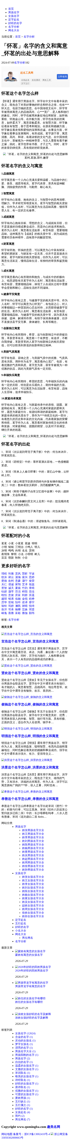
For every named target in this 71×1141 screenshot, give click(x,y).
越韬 (4, 598)
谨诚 (11, 584)
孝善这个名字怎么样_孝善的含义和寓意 (30, 799)
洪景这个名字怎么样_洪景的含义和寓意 (30, 767)
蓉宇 (31, 602)
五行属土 (22, 1105)
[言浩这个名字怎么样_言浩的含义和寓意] (26, 634)
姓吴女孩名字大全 (33, 901)
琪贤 (31, 609)
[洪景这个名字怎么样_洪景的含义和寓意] (26, 760)
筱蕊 (31, 584)
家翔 (18, 584)
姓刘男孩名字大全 (33, 840)
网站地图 (6, 1134)
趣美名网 (53, 1127)
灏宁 (25, 580)
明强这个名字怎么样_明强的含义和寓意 (30, 736)
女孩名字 (13, 16)
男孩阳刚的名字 (26, 1054)
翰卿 (18, 609)
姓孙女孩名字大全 (33, 916)
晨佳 (31, 591)
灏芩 (11, 591)
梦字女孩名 (24, 1044)
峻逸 (4, 613)
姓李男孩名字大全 (33, 837)
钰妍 (4, 591)
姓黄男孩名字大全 (33, 851)
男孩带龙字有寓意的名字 (30, 986)
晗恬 (4, 595)
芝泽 (25, 584)
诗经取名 (22, 1080)
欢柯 (11, 580)
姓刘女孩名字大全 (33, 887)
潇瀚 (18, 577)
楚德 (4, 580)
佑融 (18, 598)
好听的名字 (15, 23)
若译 (25, 602)
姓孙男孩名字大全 (33, 869)
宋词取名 (22, 1072)
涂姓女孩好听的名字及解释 (31, 1017)
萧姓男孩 (22, 1097)
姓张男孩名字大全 (33, 830)
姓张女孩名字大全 (33, 876)
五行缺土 (22, 1101)
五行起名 (20, 923)
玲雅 (11, 573)
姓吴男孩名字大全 (33, 855)
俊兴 (25, 577)
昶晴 (25, 605)
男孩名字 (13, 12)
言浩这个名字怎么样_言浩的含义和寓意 (30, 641)
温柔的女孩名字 (26, 1065)
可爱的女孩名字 (26, 1094)
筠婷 (11, 605)
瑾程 (4, 573)
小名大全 (20, 930)
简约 (19, 1115)
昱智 (4, 587)
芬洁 (18, 591)
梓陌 (25, 591)
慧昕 (25, 573)
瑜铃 (4, 605)
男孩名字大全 (25, 1051)
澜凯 (18, 605)
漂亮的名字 (24, 1047)
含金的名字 (24, 1036)
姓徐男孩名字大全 (33, 866)
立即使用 (62, 76)
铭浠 (11, 598)
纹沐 (4, 577)
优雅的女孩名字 (26, 1090)
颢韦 (31, 613)
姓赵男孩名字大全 (33, 858)
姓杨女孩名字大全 (33, 894)
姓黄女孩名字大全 (33, 898)
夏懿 (18, 587)
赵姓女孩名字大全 (33, 905)
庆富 (18, 595)
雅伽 (25, 613)
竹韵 (25, 587)
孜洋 (4, 609)
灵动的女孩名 (25, 1040)
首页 (11, 8)
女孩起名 (22, 1112)
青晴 (31, 587)
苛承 (11, 609)
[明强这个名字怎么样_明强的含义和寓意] (26, 728)
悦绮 (31, 605)
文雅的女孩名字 (26, 1069)
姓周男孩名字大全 (33, 862)
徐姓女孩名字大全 (33, 912)
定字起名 (13, 19)
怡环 (18, 602)
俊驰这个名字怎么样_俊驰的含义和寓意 (30, 704)
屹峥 (31, 598)
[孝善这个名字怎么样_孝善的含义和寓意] (26, 791)
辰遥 (31, 595)
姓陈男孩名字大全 (33, 844)
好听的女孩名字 (26, 1083)
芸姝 (25, 609)
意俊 (11, 595)
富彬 (18, 613)
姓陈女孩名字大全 (33, 891)
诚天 (11, 587)
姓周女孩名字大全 (33, 909)
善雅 (11, 613)
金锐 (25, 598)
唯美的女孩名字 (26, 1076)
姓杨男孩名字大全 (33, 848)
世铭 (11, 602)
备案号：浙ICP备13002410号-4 (31, 1134)
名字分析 (13, 26)
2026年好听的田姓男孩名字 (31, 970)
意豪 (18, 580)
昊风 (18, 573)
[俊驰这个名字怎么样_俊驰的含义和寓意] (26, 697)
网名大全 (13, 30)
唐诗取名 (22, 1087)
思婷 (31, 577)
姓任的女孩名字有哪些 (29, 1001)
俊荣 (31, 580)
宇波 (31, 573)
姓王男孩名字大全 (33, 833)
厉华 (4, 602)
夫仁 (4, 584)
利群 (25, 595)
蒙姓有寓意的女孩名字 (29, 954)
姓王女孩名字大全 (33, 880)
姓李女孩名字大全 (33, 884)
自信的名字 (24, 1062)
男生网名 (27, 937)
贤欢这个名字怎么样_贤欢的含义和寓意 (30, 673)
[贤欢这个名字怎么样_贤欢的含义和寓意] (26, 665)
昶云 (11, 577)
